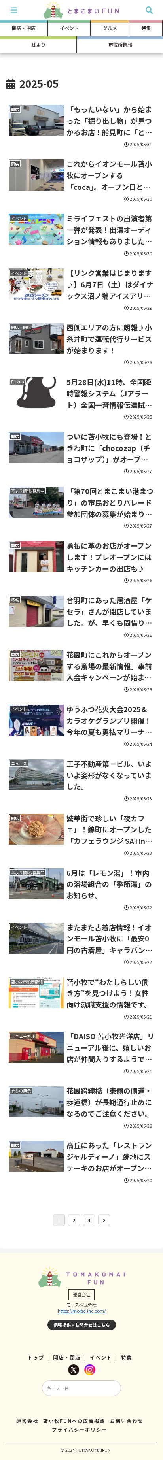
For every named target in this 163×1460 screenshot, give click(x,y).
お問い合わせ (126, 1420)
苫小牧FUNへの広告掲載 (74, 1420)
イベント (101, 1357)
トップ (35, 1357)
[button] (146, 1168)
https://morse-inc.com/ (82, 1310)
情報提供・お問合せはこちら (81, 1325)
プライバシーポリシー (79, 1429)
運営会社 (27, 1420)
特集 (126, 1357)
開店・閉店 (67, 1357)
